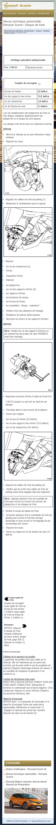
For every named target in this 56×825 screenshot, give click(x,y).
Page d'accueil (9, 13)
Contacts (31, 13)
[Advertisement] (28, 43)
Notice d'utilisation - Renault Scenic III (26, 769)
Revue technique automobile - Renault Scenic (19, 31)
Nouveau (22, 13)
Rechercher (43, 13)
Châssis (39, 31)
